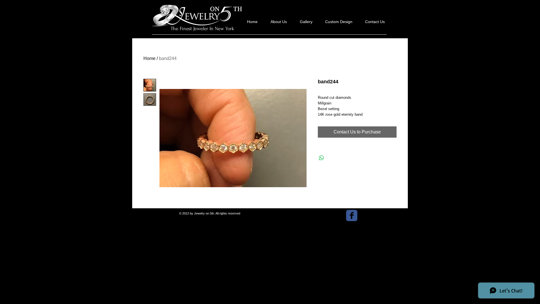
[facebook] (351, 215)
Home (149, 58)
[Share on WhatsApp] (321, 158)
